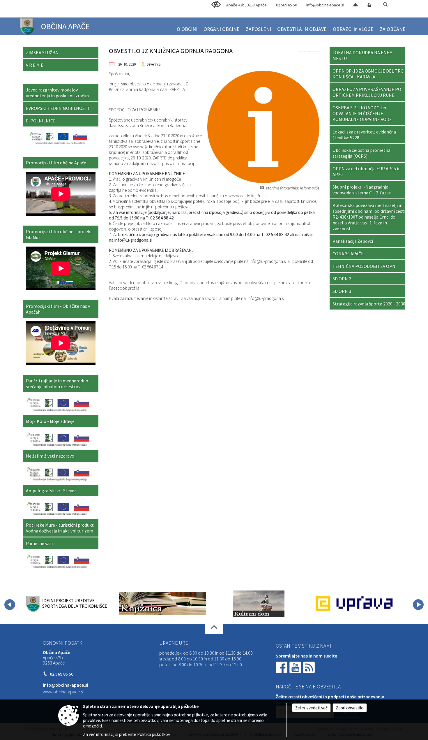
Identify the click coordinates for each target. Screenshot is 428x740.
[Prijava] (369, 5)
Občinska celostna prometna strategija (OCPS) (361, 153)
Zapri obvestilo (350, 708)
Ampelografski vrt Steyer (51, 490)
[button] (385, 4)
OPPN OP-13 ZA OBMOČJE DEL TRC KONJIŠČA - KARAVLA (368, 74)
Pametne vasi (39, 543)
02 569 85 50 (286, 5)
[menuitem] (187, 26)
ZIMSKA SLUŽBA (42, 52)
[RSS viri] (309, 667)
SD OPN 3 (342, 291)
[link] (300, 51)
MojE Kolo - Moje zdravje (50, 421)
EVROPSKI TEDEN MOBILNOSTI (57, 108)
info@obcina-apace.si (325, 5)
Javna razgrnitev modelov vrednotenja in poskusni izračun (57, 93)
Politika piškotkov (153, 734)
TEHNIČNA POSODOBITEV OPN (364, 266)
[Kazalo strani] (355, 4)
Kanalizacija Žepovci (353, 241)
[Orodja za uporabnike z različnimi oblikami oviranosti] (216, 4)
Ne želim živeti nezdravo (50, 456)
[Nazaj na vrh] (214, 629)
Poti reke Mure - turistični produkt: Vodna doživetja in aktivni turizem (60, 528)
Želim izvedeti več (311, 708)
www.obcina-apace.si (63, 692)
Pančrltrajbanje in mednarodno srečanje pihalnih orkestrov (57, 383)
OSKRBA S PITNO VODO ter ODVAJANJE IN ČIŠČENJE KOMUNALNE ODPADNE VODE (362, 113)
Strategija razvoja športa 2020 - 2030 (369, 304)
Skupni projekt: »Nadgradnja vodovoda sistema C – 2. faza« (362, 190)
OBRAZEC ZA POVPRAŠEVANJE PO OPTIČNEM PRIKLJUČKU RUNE (367, 92)
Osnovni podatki (63, 643)
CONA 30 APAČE (348, 253)
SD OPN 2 (342, 279)
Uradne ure (173, 643)
